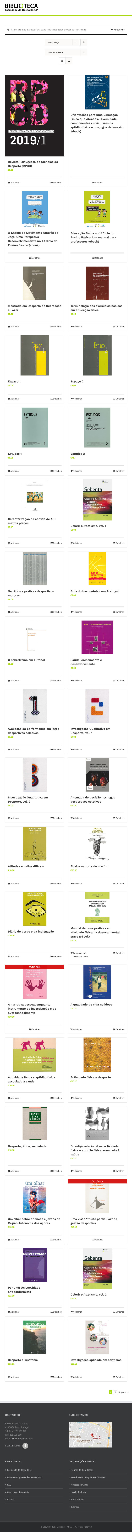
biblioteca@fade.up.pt (22, 1438)
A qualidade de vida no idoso (91, 1004)
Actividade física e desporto (90, 1077)
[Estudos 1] (34, 427)
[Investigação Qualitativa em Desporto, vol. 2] (34, 775)
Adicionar (14, 182)
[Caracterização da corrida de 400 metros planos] (34, 496)
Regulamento (77, 1499)
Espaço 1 (14, 381)
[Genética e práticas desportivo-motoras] (34, 568)
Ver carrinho (119, 29)
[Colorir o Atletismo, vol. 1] (97, 499)
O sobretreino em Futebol (26, 660)
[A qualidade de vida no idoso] (97, 982)
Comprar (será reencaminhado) (80, 955)
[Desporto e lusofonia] (34, 1337)
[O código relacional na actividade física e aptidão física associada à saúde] (97, 1123)
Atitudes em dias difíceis (26, 866)
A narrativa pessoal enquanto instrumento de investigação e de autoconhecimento (32, 1008)
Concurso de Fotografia (18, 1492)
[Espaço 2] (97, 355)
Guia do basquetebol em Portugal (94, 591)
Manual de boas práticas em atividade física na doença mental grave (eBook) (95, 932)
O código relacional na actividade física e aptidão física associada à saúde (94, 1150)
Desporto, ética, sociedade (27, 1146)
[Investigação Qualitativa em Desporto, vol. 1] (97, 706)
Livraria (10, 1499)
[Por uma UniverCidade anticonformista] (34, 1265)
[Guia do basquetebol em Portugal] (97, 568)
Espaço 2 (77, 381)
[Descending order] (83, 42)
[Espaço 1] (34, 355)
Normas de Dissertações (82, 1469)
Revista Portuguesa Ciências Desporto (24, 1477)
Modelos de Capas (79, 1484)
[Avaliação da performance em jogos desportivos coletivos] (34, 706)
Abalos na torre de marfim (89, 866)
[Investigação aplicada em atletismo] (97, 1337)
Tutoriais (75, 1506)
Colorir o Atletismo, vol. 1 (88, 526)
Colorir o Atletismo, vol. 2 (88, 1294)
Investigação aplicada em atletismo (96, 1360)
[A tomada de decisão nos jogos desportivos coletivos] (97, 775)
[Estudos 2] (97, 427)
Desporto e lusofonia (23, 1360)
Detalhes (57, 182)
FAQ (9, 1484)
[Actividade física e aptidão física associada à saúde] (34, 1055)
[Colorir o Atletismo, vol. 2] (97, 1268)
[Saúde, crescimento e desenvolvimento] (97, 637)
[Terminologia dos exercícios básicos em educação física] (97, 283)
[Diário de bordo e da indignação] (34, 909)
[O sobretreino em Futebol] (34, 637)
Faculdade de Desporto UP (19, 1469)
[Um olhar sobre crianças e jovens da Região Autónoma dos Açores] (34, 1196)
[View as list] (68, 60)
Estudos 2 (77, 453)
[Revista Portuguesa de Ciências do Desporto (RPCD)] (34, 116)
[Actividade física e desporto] (97, 1055)
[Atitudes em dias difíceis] (34, 843)
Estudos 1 (15, 453)
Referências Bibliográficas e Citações (88, 1477)
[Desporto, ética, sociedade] (34, 1123)
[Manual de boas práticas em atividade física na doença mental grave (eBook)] (97, 907)
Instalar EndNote (78, 1492)
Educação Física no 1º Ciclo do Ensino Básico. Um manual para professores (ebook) (93, 237)
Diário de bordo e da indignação (31, 931)
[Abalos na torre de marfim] (97, 843)
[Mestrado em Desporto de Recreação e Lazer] (34, 283)
